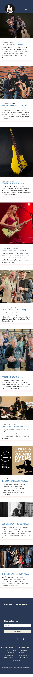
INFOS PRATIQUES (23, 655)
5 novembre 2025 (7, 248)
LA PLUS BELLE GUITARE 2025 (14, 310)
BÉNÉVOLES (11, 653)
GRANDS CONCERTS (23, 648)
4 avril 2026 (5, 181)
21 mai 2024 (5, 572)
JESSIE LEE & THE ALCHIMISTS (14, 251)
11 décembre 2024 (7, 479)
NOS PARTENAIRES (24, 657)
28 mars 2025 (5, 307)
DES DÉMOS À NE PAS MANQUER (15, 427)
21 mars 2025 (5, 375)
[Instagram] (17, 639)
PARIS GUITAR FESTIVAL (7, 648)
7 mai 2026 (5, 42)
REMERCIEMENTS (17, 660)
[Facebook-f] (12, 639)
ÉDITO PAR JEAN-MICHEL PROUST (15, 524)
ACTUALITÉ (24, 650)
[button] (26, 9)
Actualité (11, 42)
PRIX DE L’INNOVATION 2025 (13, 377)
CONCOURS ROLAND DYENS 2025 (15, 481)
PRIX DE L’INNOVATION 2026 (13, 183)
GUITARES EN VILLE (11, 650)
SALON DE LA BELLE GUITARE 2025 (16, 574)
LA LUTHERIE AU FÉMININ (12, 44)
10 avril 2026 (5, 103)
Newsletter (11, 621)
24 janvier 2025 (6, 424)
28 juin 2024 (5, 521)
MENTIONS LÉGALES (9, 657)
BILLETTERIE (22, 653)
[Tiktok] (23, 639)
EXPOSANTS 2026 (9, 655)
